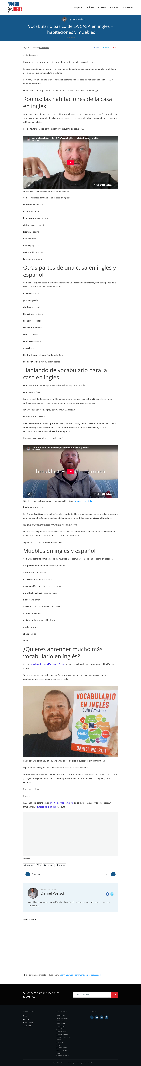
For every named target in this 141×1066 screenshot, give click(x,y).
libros (59, 1040)
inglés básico (61, 1032)
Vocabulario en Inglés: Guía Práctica (47, 664)
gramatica (60, 1029)
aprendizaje (61, 1015)
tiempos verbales (63, 1056)
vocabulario (44, 48)
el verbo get (61, 1023)
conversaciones (62, 1018)
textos (59, 1053)
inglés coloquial (62, 1034)
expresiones (61, 1026)
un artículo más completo (61, 802)
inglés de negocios (63, 1037)
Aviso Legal (27, 1026)
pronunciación (62, 1050)
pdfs (58, 1045)
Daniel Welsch (78, 19)
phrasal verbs (62, 1048)
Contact (26, 1019)
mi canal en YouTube (83, 501)
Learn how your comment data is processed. (80, 975)
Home (25, 1016)
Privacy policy (28, 1022)
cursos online (61, 1021)
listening (60, 1042)
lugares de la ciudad (46, 806)
